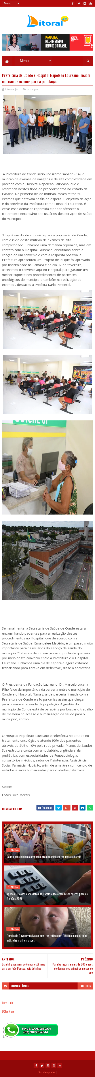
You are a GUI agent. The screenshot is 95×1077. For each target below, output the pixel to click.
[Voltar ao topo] (59, 1065)
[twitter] (78, 3)
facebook (85, 986)
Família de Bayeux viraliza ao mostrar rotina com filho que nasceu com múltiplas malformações (46, 937)
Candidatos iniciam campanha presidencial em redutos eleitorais (43, 856)
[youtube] (90, 3)
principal (32, 89)
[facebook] (72, 3)
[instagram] (84, 3)
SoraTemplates (46, 1072)
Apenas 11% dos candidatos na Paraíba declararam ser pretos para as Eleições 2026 (47, 896)
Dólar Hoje (8, 1011)
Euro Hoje (7, 1002)
